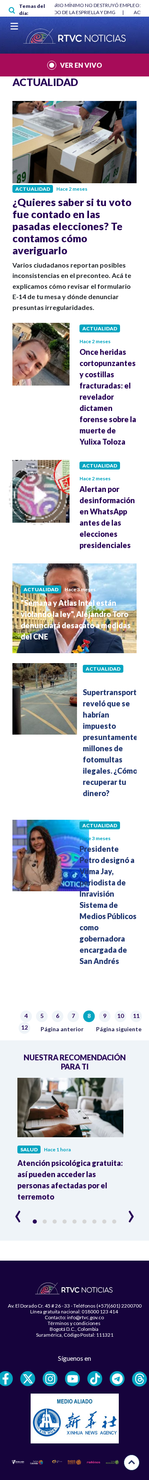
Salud (29, 1149)
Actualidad (32, 189)
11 (137, 1016)
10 (121, 1016)
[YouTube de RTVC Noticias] (72, 1378)
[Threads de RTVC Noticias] (139, 1379)
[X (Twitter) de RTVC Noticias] (27, 1378)
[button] (35, 1221)
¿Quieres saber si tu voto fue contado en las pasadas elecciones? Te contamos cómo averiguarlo (72, 226)
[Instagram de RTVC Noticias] (50, 1378)
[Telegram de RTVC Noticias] (117, 1378)
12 (25, 1028)
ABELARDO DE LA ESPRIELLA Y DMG (75, 12)
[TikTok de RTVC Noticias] (94, 1378)
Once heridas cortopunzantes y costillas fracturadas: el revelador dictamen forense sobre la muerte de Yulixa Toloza (107, 396)
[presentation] (18, 1213)
